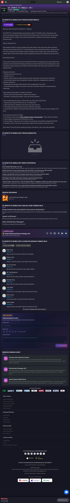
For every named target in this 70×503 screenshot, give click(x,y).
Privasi (4, 442)
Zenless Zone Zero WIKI (8, 403)
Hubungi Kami (6, 419)
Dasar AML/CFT (7, 433)
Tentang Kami (6, 415)
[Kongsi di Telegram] (58, 233)
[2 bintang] (7, 331)
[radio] (7, 251)
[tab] (8, 24)
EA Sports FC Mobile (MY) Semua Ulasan (34, 309)
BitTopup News (6, 408)
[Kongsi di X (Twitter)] (51, 233)
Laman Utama (4, 5)
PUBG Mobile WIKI (7, 406)
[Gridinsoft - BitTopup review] (35, 480)
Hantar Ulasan (62, 345)
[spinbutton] (4, 501)
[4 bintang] (12, 331)
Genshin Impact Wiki (8, 399)
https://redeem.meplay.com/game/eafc (31, 117)
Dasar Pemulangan (7, 429)
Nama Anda (6, 322)
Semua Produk (6, 422)
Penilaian (5, 329)
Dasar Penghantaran (8, 431)
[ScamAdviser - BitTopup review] (23, 480)
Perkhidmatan (6, 440)
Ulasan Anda (6, 334)
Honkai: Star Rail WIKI (8, 401)
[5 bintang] (15, 331)
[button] (35, 396)
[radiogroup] (10, 251)
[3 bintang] (9, 331)
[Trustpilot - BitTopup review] (47, 480)
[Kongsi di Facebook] (47, 233)
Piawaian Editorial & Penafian (10, 445)
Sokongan (5, 417)
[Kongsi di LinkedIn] (62, 233)
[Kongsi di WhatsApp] (54, 233)
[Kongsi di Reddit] (66, 233)
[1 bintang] (4, 331)
